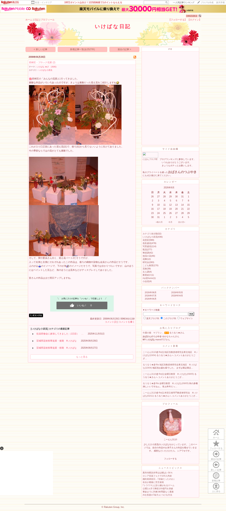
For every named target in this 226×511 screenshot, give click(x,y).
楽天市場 (220, 2)
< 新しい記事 (40, 49)
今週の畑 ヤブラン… (153, 332)
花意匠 (146, 240)
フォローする (216, 448)
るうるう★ (148, 364)
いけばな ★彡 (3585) (46, 67)
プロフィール (48, 19)
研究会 (146, 262)
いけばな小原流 (45, 70)
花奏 (145, 268)
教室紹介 (147, 275)
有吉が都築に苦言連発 (153, 482)
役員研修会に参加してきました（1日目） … (60, 333)
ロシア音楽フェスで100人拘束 (157, 476)
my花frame (148, 278)
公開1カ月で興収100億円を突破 (158, 488)
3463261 (191, 16)
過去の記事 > (124, 49)
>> (183, 2)
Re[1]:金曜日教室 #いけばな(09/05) (176, 374)
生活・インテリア (43, 2)
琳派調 (146, 253)
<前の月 (159, 222)
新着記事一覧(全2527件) (82, 49)
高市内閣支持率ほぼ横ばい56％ (158, 472)
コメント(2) (111, 322)
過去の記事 (216, 459)
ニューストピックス (170, 468)
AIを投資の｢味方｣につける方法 (157, 495)
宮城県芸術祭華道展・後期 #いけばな (56, 340)
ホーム (28, 19)
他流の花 (147, 256)
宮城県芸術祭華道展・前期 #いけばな (56, 347)
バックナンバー (170, 287)
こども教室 (148, 265)
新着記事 (216, 480)
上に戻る (216, 491)
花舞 (145, 259)
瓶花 (145, 249)
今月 (170, 222)
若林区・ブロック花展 (40, 62)
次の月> (181, 222)
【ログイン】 (194, 19)
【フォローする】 (177, 19)
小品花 (146, 281)
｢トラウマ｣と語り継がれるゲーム (158, 485)
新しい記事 (216, 470)
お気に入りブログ (170, 328)
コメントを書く (127, 322)
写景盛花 (147, 246)
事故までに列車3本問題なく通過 (158, 492)
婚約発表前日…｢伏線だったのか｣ (158, 479)
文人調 (146, 272)
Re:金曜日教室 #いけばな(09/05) (172, 383)
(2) (54, 62)
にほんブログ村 (150, 159)
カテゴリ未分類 (150, 233)
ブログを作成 (207, 2)
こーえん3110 (149, 352)
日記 (36, 19)
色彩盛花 (147, 243)
